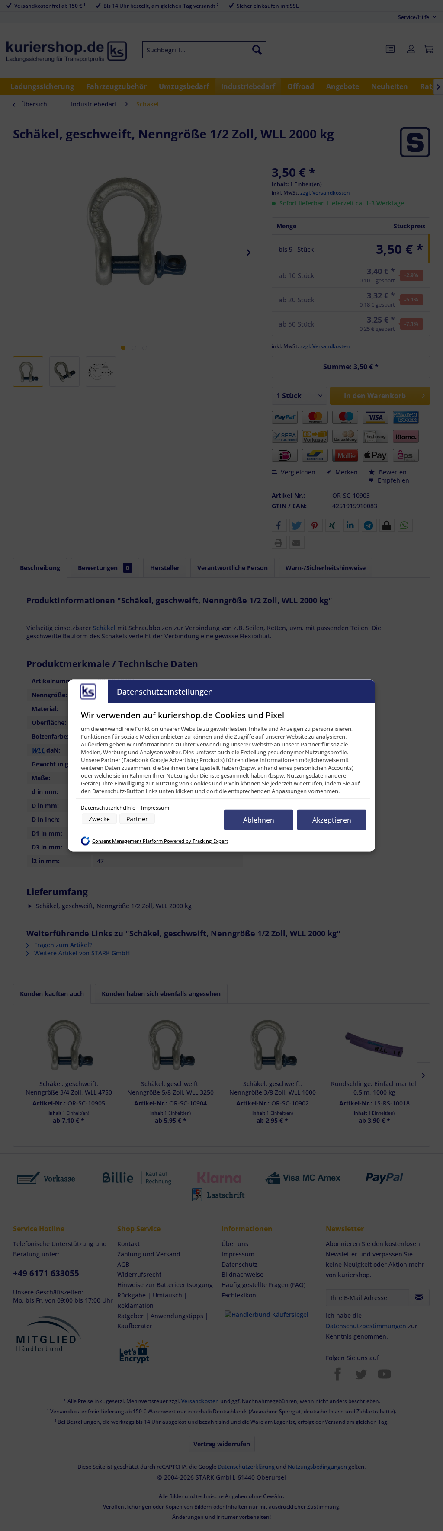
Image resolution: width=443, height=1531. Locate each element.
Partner (137, 819)
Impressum (155, 807)
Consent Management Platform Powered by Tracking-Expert (160, 841)
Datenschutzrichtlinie (109, 807)
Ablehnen (258, 820)
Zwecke (99, 819)
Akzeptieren (331, 820)
